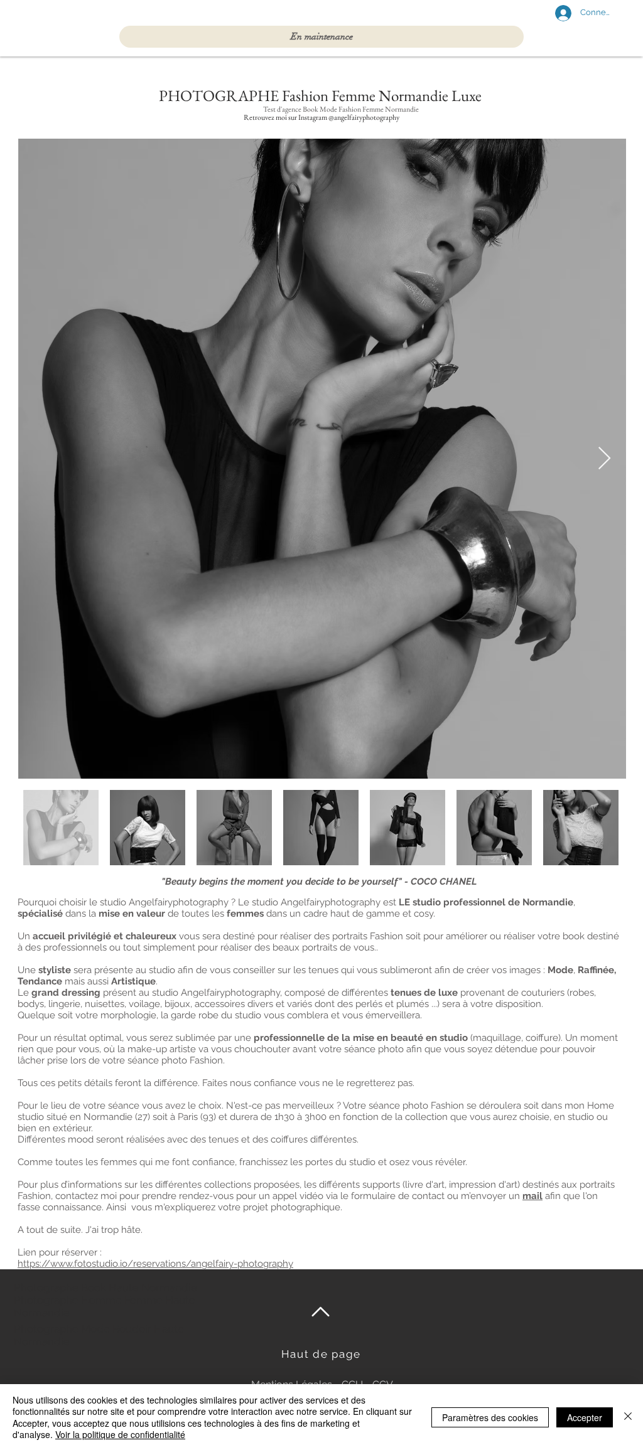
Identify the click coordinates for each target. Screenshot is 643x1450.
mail (532, 1196)
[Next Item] (604, 459)
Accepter (584, 1417)
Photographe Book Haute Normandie (107, 1287)
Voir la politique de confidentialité (120, 1434)
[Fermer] (627, 1417)
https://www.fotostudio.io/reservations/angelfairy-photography (155, 1263)
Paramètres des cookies (490, 1417)
